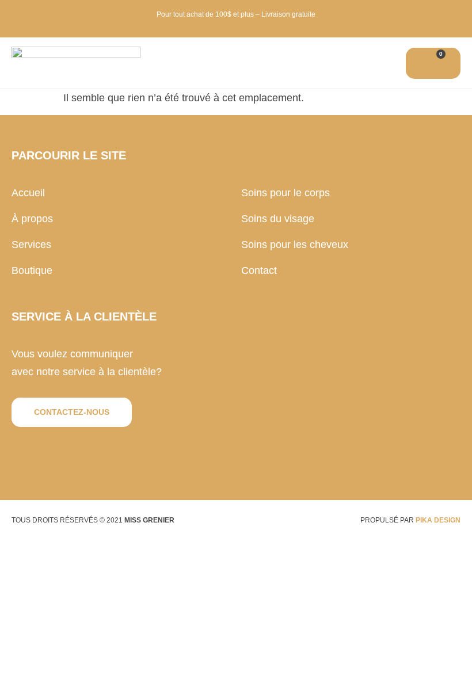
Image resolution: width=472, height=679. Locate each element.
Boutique (32, 270)
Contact (259, 270)
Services (31, 244)
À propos (32, 218)
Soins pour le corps (285, 193)
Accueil (28, 193)
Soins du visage (277, 218)
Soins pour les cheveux (294, 244)
